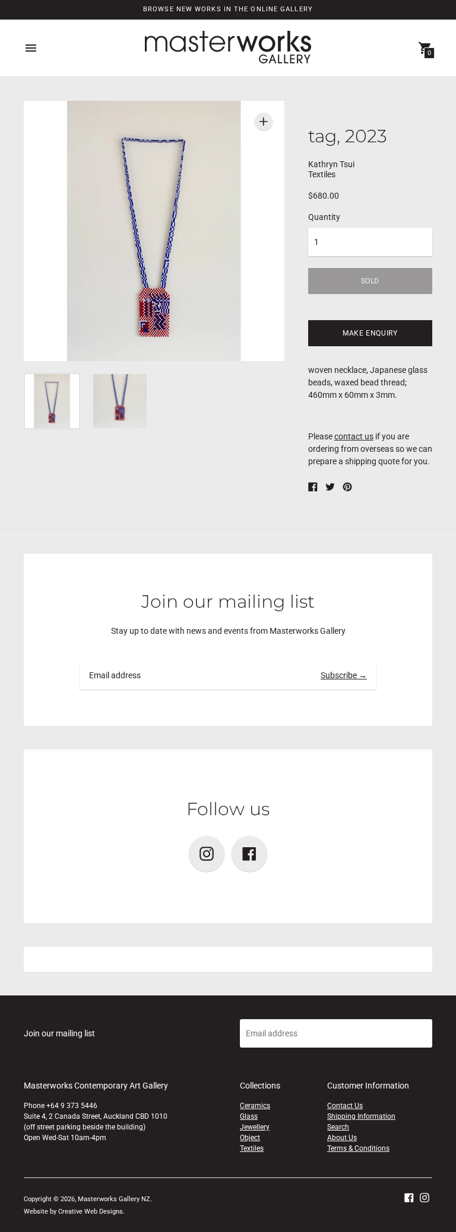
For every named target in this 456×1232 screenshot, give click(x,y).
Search (338, 1127)
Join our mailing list (228, 601)
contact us (353, 436)
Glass (249, 1116)
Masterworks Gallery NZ (114, 1199)
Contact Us (345, 1106)
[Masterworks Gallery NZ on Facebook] (409, 1197)
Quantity (324, 217)
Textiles (252, 1148)
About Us (342, 1138)
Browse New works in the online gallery (228, 9)
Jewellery (255, 1127)
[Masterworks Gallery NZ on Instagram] (424, 1197)
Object (250, 1138)
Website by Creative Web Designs (73, 1211)
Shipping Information (361, 1116)
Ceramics (255, 1106)
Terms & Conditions (358, 1148)
